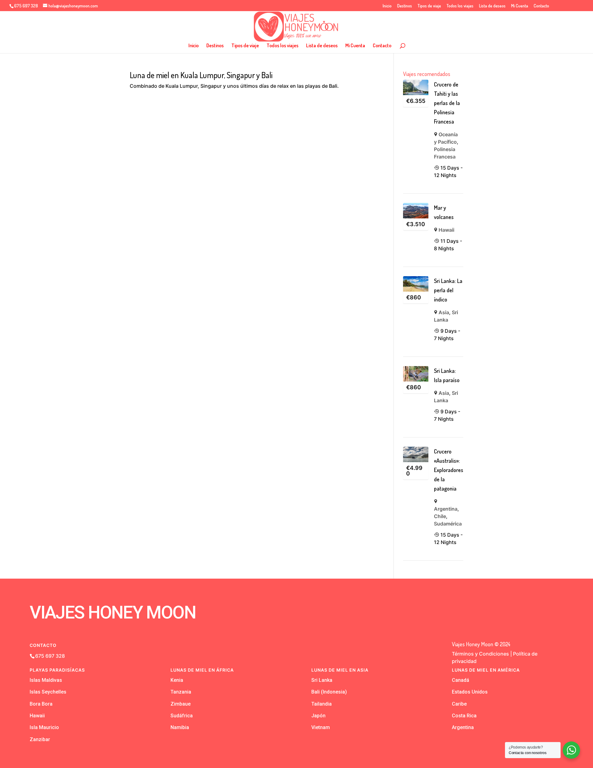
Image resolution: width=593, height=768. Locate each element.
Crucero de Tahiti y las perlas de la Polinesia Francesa (447, 103)
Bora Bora (41, 704)
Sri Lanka (321, 680)
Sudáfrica (181, 716)
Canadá (460, 680)
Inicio (387, 6)
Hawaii (446, 230)
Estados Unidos (470, 692)
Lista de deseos (492, 6)
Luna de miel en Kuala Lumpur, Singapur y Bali (201, 75)
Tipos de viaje (429, 6)
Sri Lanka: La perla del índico (448, 290)
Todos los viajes (460, 6)
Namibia (179, 727)
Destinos (404, 6)
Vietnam (320, 727)
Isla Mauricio (44, 727)
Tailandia (321, 704)
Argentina (445, 509)
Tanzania (180, 692)
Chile (440, 516)
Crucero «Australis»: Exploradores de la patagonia (448, 470)
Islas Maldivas (46, 680)
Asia (444, 312)
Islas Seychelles (48, 692)
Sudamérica (448, 524)
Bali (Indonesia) (329, 692)
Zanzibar (40, 739)
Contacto (541, 6)
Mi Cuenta (519, 6)
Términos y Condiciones (480, 654)
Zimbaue (180, 704)
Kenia (176, 680)
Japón (318, 716)
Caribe (459, 704)
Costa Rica (464, 716)
